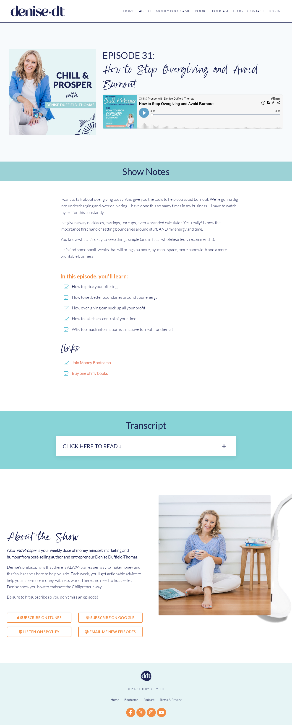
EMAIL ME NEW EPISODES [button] (112, 632)
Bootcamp (131, 700)
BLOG (238, 11)
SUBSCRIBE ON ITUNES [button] (40, 617)
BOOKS (201, 11)
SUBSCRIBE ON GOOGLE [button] (111, 617)
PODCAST (220, 11)
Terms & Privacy (171, 700)
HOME (128, 11)
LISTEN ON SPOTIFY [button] (41, 632)
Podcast (148, 700)
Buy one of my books (90, 373)
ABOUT (145, 11)
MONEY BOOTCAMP (173, 11)
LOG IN (275, 11)
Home (115, 700)
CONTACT (255, 11)
